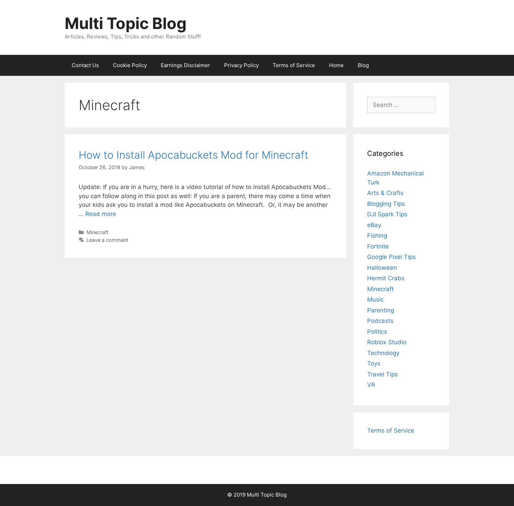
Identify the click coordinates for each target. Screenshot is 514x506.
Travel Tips (382, 374)
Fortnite (378, 246)
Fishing (377, 235)
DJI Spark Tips (387, 214)
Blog (363, 65)
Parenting (380, 310)
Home (336, 65)
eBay (374, 225)
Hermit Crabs (386, 278)
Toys (373, 363)
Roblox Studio (386, 342)
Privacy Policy (241, 65)
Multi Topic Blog (126, 23)
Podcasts (380, 320)
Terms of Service (294, 65)
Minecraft (97, 232)
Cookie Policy (130, 65)
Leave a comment (107, 240)
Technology (383, 352)
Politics (377, 331)
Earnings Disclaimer (185, 65)
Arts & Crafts (385, 192)
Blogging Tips (386, 203)
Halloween (382, 267)
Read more (100, 213)
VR (371, 384)
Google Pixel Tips (391, 256)
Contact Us (85, 65)
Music (375, 299)
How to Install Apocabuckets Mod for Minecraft (193, 155)
